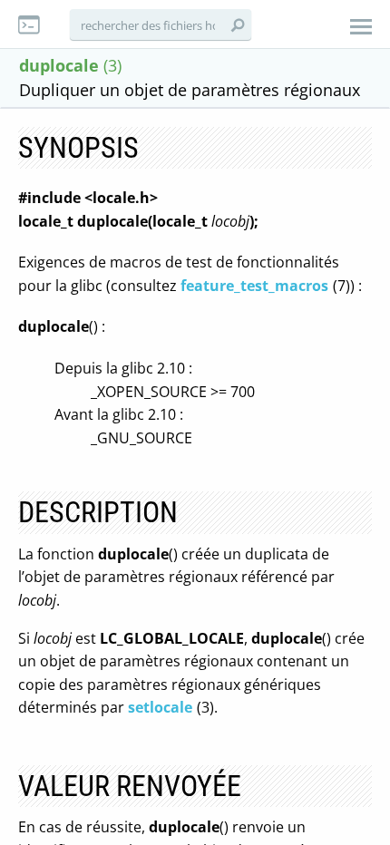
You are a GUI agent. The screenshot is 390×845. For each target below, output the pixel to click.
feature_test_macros (254, 286)
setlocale (160, 707)
